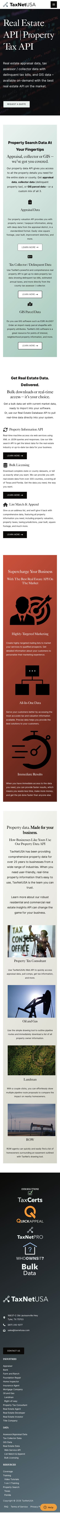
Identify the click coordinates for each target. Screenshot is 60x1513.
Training (7, 1475)
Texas (7, 1491)
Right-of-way (10, 1401)
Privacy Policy (37, 1506)
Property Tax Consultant (15, 1405)
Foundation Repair (12, 1377)
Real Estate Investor (13, 1417)
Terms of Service (19, 1506)
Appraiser (7, 1366)
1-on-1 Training (11, 1483)
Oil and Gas (8, 1393)
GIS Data (7, 1442)
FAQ (6, 1506)
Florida (7, 1495)
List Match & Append (14, 1454)
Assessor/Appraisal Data (15, 1434)
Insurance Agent (11, 1385)
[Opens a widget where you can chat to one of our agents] (48, 1507)
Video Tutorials (11, 1479)
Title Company (10, 1420)
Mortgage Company (13, 1389)
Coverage (8, 1471)
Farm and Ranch (11, 1373)
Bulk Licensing (11, 1457)
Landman (9, 1397)
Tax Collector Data (12, 1438)
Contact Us (13, 1351)
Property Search (11, 1487)
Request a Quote (16, 104)
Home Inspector (11, 1381)
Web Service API (12, 1450)
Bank (5, 1370)
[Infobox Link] (30, 614)
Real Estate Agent (12, 1409)
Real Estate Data (11, 1446)
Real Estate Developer (14, 1413)
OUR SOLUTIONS (30, 1189)
